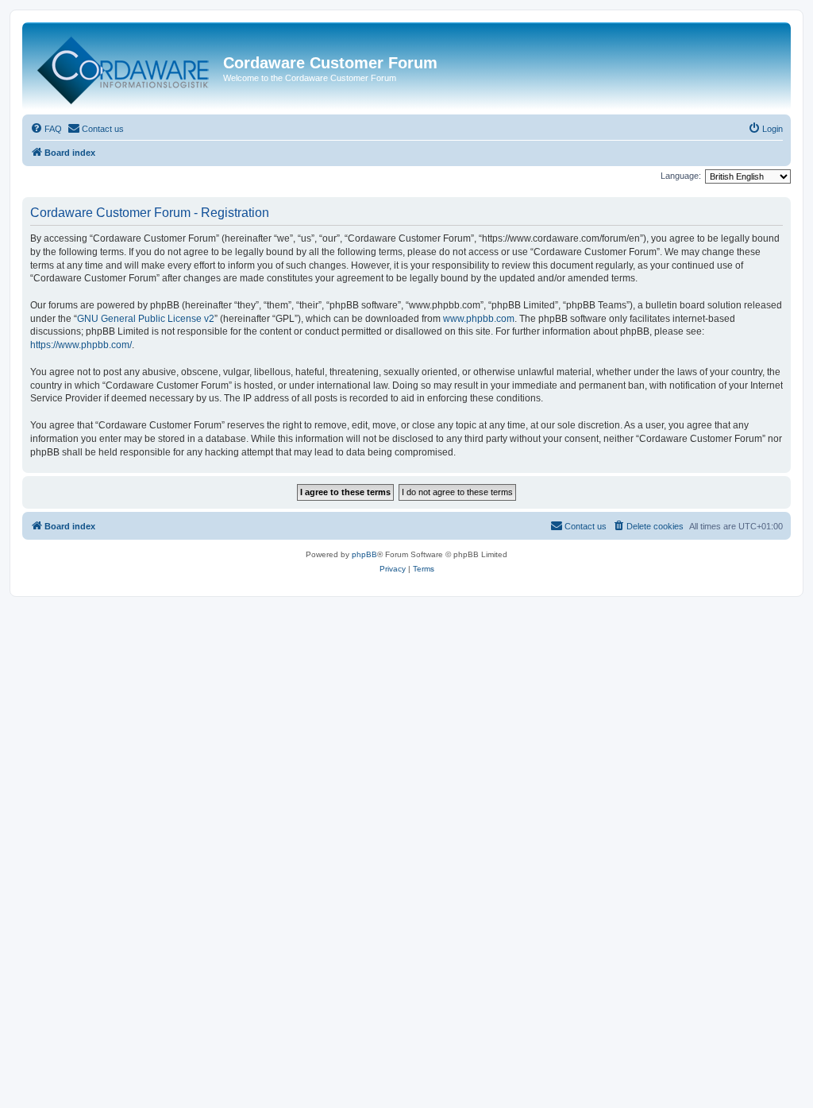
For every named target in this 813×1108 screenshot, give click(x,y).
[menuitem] (46, 128)
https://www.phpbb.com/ (81, 345)
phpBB (364, 554)
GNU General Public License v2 (145, 318)
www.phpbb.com (478, 318)
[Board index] (124, 66)
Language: (681, 175)
